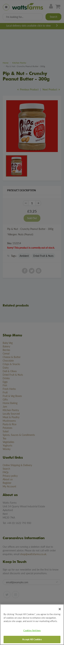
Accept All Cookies (32, 639)
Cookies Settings (32, 630)
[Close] (60, 609)
